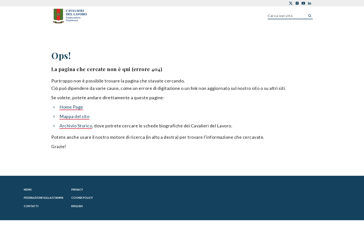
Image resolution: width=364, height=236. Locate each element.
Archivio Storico (75, 125)
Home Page (71, 107)
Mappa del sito (74, 116)
